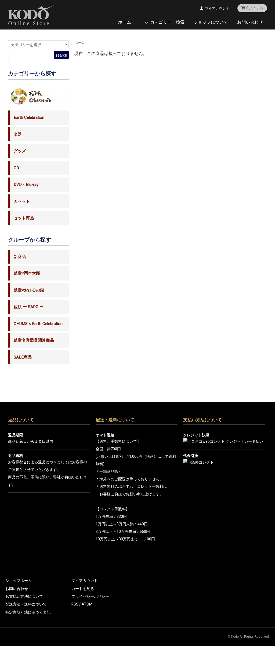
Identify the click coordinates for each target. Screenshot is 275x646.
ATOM (87, 604)
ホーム (124, 22)
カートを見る (82, 589)
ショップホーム (18, 581)
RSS (74, 604)
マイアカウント (217, 8)
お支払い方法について (24, 596)
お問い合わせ (250, 22)
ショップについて (211, 22)
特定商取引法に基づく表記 (27, 612)
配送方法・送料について (26, 604)
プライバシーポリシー (90, 596)
